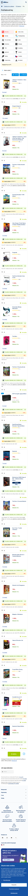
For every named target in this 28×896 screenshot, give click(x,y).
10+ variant (5, 118)
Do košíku (24, 102)
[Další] (24, 753)
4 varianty (4, 319)
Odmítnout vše (14, 893)
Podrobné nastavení (14, 889)
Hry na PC (21, 777)
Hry (23, 6)
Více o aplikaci (7, 859)
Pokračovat (21, 26)
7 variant (4, 463)
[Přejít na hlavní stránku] (4, 2)
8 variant (4, 92)
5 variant (4, 348)
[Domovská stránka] (1, 6)
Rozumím (14, 885)
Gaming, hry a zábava (9, 6)
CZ (3, 844)
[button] (14, 789)
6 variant (4, 406)
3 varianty (4, 652)
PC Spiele (25, 778)
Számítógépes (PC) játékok (13, 783)
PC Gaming (18, 6)
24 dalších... (14, 754)
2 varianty (4, 235)
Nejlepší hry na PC (6, 64)
